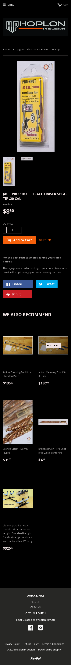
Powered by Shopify (50, 649)
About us (35, 606)
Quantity (8, 223)
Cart (65, 4)
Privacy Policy (12, 644)
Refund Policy (31, 644)
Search (35, 602)
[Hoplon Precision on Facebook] (30, 629)
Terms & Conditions (53, 644)
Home (6, 49)
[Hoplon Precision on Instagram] (41, 629)
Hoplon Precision (25, 649)
